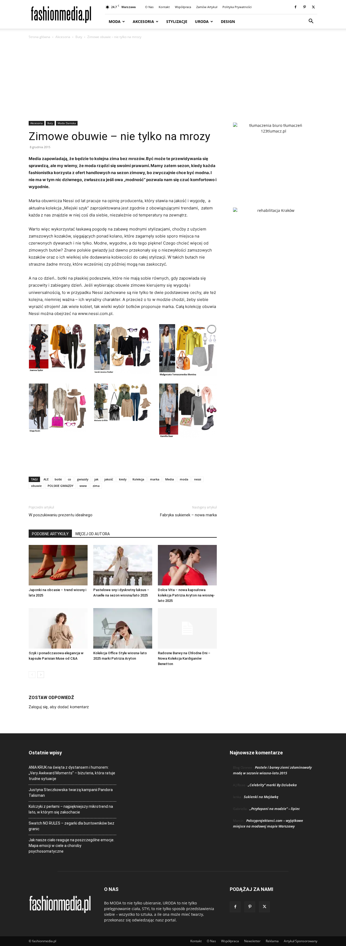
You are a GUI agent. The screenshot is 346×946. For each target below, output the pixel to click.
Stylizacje (176, 21)
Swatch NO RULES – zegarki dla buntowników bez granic (71, 826)
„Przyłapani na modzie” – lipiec (274, 808)
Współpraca (183, 7)
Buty (78, 37)
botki (58, 479)
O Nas (149, 7)
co (69, 479)
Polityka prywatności (237, 7)
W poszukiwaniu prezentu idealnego (60, 515)
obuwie (36, 486)
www (83, 486)
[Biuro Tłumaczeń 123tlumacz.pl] (273, 156)
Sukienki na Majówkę (261, 796)
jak (96, 479)
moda (184, 479)
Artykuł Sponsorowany (300, 941)
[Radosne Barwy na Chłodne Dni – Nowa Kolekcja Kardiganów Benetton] (187, 628)
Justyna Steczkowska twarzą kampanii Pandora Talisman (71, 793)
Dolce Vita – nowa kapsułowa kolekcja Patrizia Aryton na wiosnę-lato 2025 (186, 595)
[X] (313, 7)
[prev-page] (32, 674)
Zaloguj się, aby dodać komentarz (59, 706)
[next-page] (40, 674)
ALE (46, 479)
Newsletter (252, 941)
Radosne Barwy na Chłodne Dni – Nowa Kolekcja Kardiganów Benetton (184, 658)
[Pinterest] (304, 7)
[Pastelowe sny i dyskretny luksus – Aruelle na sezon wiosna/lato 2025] (122, 565)
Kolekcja (138, 479)
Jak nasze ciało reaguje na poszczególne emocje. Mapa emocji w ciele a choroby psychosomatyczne (71, 845)
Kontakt (164, 7)
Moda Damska (67, 123)
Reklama (272, 941)
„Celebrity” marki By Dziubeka (272, 784)
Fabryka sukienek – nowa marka (188, 515)
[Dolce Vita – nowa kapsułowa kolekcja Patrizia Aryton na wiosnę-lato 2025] (187, 565)
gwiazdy (82, 479)
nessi (197, 479)
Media (169, 479)
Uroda (202, 21)
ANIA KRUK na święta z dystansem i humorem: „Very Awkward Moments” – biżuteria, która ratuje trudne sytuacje (72, 773)
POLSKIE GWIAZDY (61, 486)
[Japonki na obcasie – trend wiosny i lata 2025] (58, 565)
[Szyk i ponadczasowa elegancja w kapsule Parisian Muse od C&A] (58, 628)
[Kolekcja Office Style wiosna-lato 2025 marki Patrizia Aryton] (122, 628)
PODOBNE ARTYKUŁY (50, 534)
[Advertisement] (173, 80)
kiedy (123, 479)
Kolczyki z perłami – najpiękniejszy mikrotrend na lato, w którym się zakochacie (71, 809)
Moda (115, 21)
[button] (310, 21)
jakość (108, 479)
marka (154, 479)
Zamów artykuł (206, 7)
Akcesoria (143, 21)
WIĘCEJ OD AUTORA (92, 534)
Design (228, 21)
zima (96, 486)
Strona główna (39, 37)
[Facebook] (295, 7)
